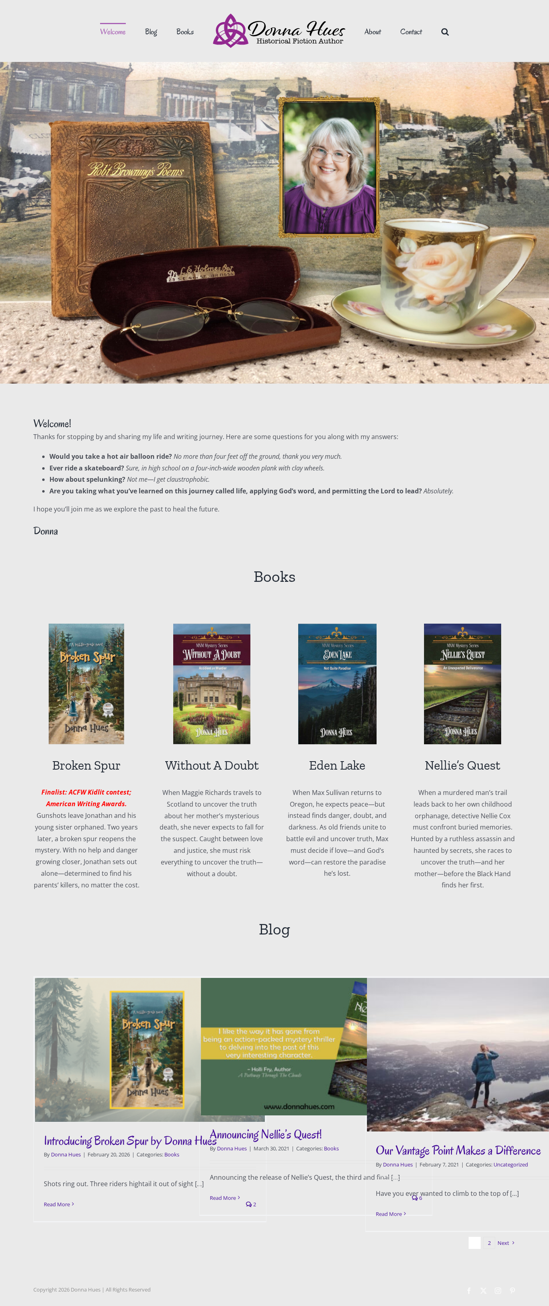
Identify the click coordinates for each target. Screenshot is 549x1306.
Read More (57, 1204)
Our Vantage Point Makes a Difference (458, 1150)
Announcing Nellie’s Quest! (266, 1134)
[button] (412, 31)
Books (171, 1154)
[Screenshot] (211, 626)
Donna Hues (66, 1154)
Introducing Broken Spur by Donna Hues (130, 1140)
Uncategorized (511, 1164)
